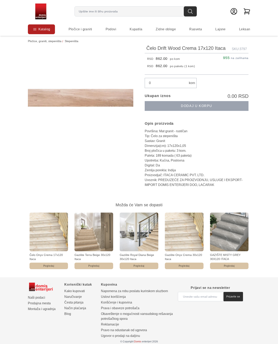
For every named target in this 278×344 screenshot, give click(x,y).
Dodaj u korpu (196, 106)
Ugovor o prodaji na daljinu (120, 335)
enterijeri (143, 341)
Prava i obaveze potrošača (120, 308)
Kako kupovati (74, 291)
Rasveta (195, 29)
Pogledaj (48, 265)
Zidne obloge (166, 29)
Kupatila (136, 29)
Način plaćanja (75, 308)
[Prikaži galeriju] (80, 97)
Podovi (111, 29)
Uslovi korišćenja (113, 296)
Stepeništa (71, 41)
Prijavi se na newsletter (210, 287)
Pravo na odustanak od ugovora (124, 330)
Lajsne (220, 29)
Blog (67, 314)
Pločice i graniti (80, 29)
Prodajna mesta (39, 303)
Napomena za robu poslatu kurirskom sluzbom (134, 291)
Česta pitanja (73, 302)
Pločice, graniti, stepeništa (44, 41)
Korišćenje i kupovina (116, 302)
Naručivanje (73, 296)
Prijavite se (233, 296)
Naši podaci (36, 297)
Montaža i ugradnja (42, 309)
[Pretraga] (190, 11)
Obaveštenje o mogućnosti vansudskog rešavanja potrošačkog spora (137, 316)
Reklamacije (110, 324)
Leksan (244, 29)
